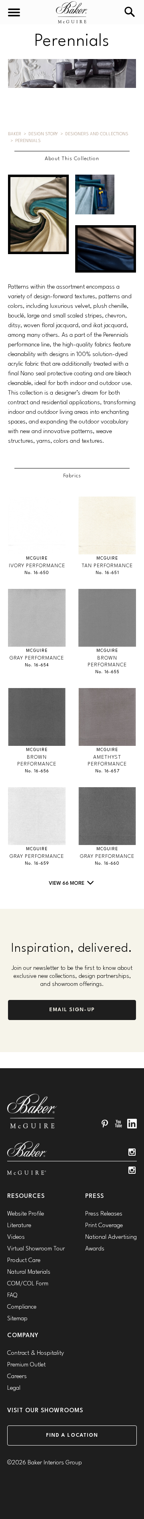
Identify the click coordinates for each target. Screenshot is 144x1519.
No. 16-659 (37, 863)
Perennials (28, 141)
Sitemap (17, 1319)
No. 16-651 (107, 573)
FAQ (12, 1296)
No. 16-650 (36, 573)
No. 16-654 (37, 665)
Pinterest (105, 1123)
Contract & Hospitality (35, 1353)
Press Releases (103, 1214)
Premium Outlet (26, 1365)
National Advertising (111, 1237)
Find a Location (72, 1435)
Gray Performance (37, 658)
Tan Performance (107, 565)
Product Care (23, 1261)
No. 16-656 (37, 771)
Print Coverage (104, 1226)
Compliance (21, 1307)
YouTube (118, 1123)
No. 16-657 (107, 771)
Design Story (43, 134)
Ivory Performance (37, 565)
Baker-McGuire (72, 12)
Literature (19, 1226)
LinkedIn (132, 1123)
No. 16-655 (107, 672)
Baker (14, 134)
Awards (94, 1249)
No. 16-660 (107, 863)
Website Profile (25, 1214)
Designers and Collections (96, 134)
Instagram (132, 1152)
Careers (17, 1377)
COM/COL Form (27, 1284)
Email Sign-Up (72, 1009)
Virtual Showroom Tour (36, 1249)
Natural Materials (28, 1272)
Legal (13, 1388)
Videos (16, 1237)
